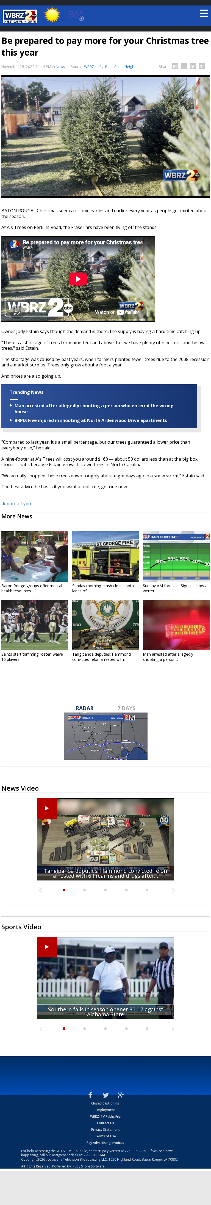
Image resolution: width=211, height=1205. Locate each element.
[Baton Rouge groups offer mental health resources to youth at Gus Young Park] (34, 556)
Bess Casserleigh (119, 66)
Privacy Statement (105, 1129)
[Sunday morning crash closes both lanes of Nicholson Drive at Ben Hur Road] (105, 556)
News (60, 66)
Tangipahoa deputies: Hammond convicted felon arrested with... (101, 657)
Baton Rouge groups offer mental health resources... (31, 588)
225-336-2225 (135, 1151)
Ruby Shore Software (89, 1166)
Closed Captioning (105, 1103)
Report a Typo (16, 504)
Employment (105, 1110)
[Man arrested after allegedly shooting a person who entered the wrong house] (176, 625)
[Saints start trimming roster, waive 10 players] (34, 625)
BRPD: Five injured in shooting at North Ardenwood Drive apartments (91, 420)
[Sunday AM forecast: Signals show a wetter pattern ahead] (176, 556)
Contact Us (105, 1123)
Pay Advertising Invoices (105, 1142)
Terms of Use (105, 1136)
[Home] (20, 16)
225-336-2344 (94, 1155)
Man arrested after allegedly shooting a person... (168, 657)
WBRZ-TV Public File (105, 1116)
